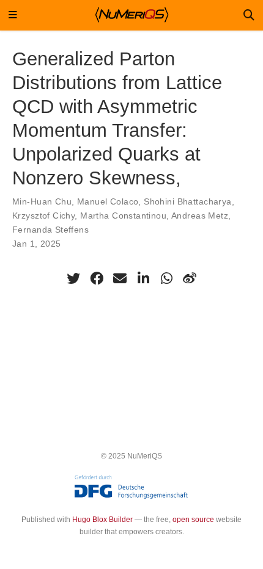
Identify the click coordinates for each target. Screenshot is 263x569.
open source (193, 519)
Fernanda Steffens (50, 229)
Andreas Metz (199, 215)
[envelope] (120, 278)
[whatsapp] (166, 278)
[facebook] (96, 278)
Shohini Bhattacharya (187, 201)
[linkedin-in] (143, 278)
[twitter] (73, 278)
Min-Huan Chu (42, 201)
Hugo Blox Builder (102, 519)
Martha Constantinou (123, 215)
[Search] (248, 16)
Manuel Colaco (107, 201)
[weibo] (189, 278)
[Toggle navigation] (13, 16)
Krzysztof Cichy (43, 215)
